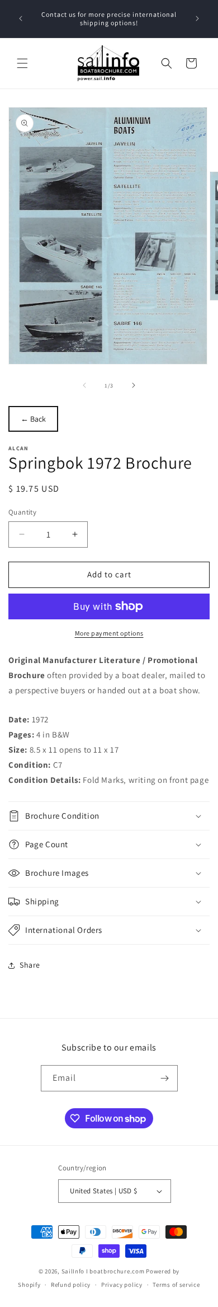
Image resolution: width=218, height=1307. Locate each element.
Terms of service (176, 1285)
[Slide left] (84, 385)
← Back (33, 419)
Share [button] (30, 965)
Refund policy (71, 1285)
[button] (22, 63)
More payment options (109, 633)
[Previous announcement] (20, 18)
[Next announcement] (197, 18)
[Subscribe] (165, 1078)
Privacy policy (122, 1285)
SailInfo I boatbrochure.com (103, 1271)
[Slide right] (133, 385)
